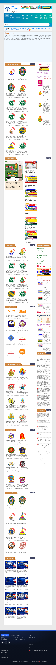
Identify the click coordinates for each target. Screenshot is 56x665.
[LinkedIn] (9, 642)
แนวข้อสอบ (36, 16)
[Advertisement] (28, 50)
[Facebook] (2, 642)
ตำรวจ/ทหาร (31, 16)
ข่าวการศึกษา (41, 17)
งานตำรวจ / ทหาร (5, 657)
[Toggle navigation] (51, 1)
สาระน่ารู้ (31, 642)
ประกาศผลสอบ (50, 16)
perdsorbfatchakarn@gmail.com (39, 650)
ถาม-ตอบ (31, 644)
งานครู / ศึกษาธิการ (5, 650)
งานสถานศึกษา (45, 17)
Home (7, 15)
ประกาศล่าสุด (32, 637)
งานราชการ (12, 16)
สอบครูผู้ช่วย (23, 17)
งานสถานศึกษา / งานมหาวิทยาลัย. (8, 655)
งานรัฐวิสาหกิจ (18, 16)
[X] (6, 642)
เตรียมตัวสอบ (32, 639)
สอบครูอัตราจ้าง (27, 18)
